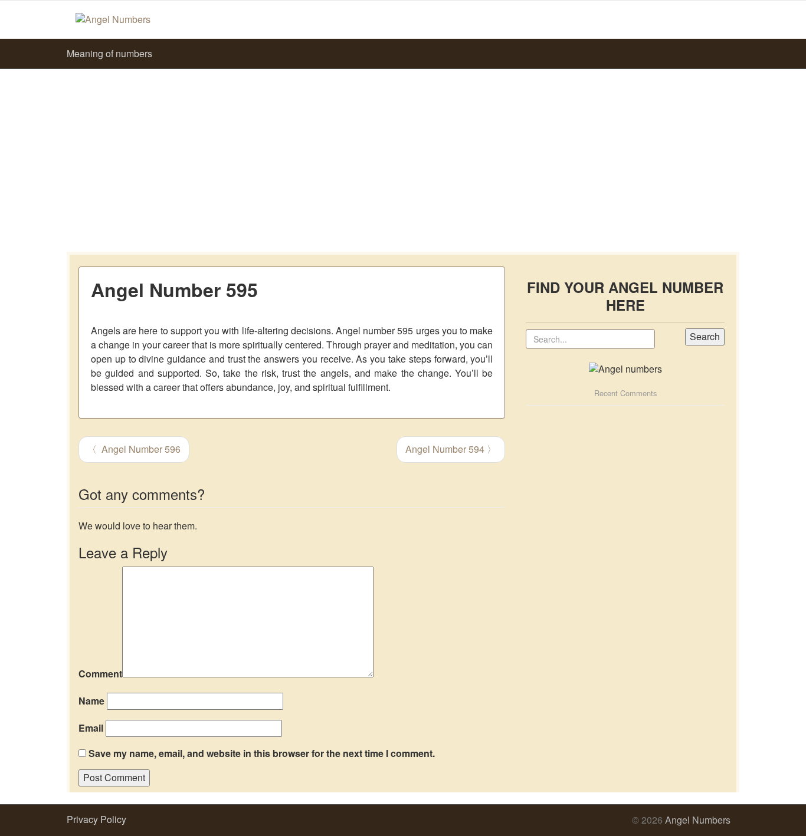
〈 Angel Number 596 (134, 449)
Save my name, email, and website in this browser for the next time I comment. (262, 753)
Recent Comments (625, 393)
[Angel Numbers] (113, 18)
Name (91, 701)
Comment (100, 673)
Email (90, 728)
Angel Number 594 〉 (450, 449)
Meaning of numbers (109, 53)
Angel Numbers (697, 820)
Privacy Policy (96, 819)
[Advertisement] (403, 157)
